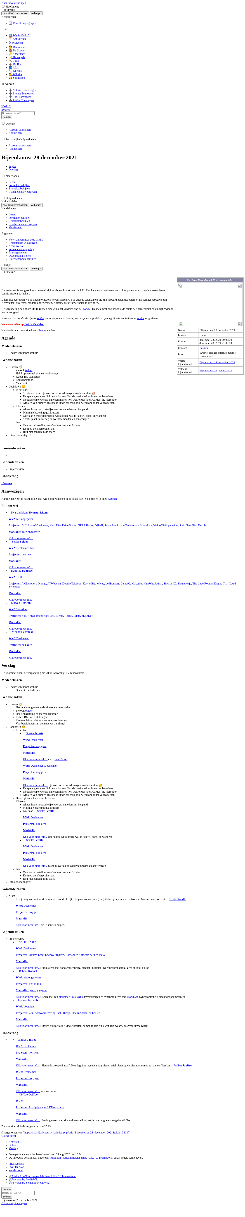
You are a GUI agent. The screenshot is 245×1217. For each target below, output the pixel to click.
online (40, 318)
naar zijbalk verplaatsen (15, 13)
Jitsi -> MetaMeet (34, 324)
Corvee (6, 483)
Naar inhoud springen (13, 2)
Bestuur (203, 347)
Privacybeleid (16, 1163)
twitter (28, 370)
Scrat (45, 772)
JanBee (28, 1052)
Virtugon (21, 644)
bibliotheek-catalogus (71, 996)
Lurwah (50, 615)
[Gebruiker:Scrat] (53, 759)
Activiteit (14, 1141)
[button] (3, 6)
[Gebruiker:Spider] (10, 541)
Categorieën (8, 1135)
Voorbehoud (16, 1170)
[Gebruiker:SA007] (17, 941)
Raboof (31, 983)
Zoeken (7, 117)
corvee (87, 308)
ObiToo (40, 1107)
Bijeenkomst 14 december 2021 (217, 362)
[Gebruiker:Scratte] (24, 733)
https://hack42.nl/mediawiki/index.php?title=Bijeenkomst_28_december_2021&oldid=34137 (76, 1132)
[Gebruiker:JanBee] (16, 1039)
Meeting (13, 1148)
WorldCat (132, 996)
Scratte (35, 746)
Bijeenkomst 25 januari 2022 (215, 370)
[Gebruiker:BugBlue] (9, 570)
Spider (22, 554)
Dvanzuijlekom (109, 525)
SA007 (60, 954)
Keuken (112, 498)
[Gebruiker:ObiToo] (17, 1094)
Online (12, 1145)
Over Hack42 (16, 1166)
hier (41, 330)
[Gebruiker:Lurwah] (9, 602)
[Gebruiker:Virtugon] (10, 631)
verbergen (36, 13)
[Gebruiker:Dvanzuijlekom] (9, 512)
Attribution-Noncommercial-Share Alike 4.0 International (80, 1157)
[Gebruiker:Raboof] (17, 971)
